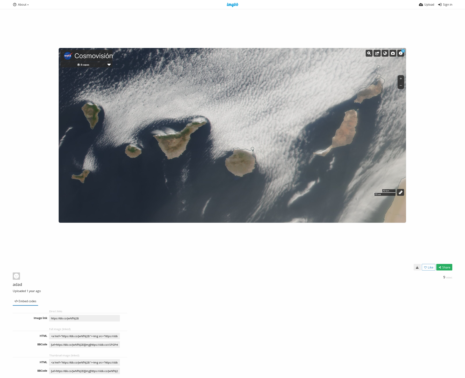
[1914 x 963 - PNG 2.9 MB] (417, 267)
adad (17, 284)
